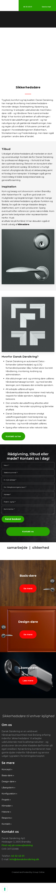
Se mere (28, 588)
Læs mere (28, 680)
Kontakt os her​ (13, 436)
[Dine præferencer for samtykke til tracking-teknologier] (4, 889)
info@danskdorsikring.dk (24, 859)
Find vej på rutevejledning (17, 845)
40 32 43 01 (17, 856)
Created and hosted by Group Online (28, 872)
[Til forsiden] (28, 19)
